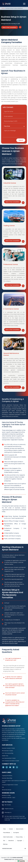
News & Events (19, 829)
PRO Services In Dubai (7, 750)
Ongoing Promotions (7, 775)
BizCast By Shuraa (6, 789)
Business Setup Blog (7, 778)
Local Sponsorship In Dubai (8, 758)
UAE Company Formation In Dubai (10, 760)
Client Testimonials (8, 837)
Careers (11, 829)
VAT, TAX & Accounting (7, 753)
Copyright (19, 840)
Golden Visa (5, 755)
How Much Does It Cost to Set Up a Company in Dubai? (14, 781)
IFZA (3, 787)
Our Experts (16, 832)
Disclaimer (11, 840)
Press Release (6, 832)
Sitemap (5, 844)
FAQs (4, 829)
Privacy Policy (19, 837)
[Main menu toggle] (24, 4)
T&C (4, 840)
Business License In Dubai (8, 748)
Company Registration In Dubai (10, 784)
